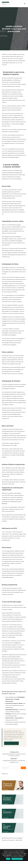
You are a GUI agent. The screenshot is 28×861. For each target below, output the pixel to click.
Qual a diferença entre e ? (15, 699)
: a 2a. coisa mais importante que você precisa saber (15, 705)
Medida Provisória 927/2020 (12, 236)
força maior (12, 198)
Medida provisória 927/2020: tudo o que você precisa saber (14, 29)
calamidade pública (15, 414)
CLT (5, 224)
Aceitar (8, 858)
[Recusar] (26, 855)
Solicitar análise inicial (11, 743)
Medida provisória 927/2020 (10, 117)
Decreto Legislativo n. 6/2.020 (10, 80)
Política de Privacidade (17, 858)
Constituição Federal (13, 157)
